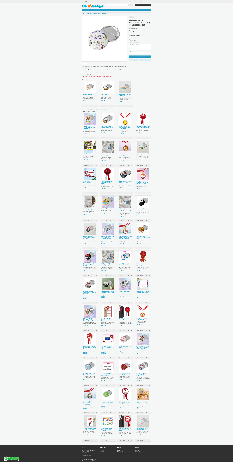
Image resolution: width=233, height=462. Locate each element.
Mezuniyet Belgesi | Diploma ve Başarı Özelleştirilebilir (143, 292)
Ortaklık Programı (120, 451)
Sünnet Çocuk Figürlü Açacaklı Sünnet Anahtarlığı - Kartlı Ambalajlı (107, 154)
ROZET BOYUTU (132, 37)
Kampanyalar (119, 452)
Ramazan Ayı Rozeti (87, 94)
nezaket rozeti (87, 109)
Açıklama (84, 63)
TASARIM (139, 9)
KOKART (109, 9)
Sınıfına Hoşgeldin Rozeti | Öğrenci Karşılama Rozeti (142, 429)
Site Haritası (102, 451)
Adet (130, 51)
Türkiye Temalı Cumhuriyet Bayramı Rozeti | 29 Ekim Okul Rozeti (89, 237)
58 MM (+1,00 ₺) (133, 40)
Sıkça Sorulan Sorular (85, 452)
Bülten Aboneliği (138, 452)
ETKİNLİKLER (86, 9)
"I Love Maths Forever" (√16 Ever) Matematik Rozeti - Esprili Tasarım (89, 264)
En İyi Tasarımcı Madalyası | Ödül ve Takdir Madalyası (142, 319)
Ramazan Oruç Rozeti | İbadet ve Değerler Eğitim (107, 127)
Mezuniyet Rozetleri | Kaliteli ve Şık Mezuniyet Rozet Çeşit (107, 292)
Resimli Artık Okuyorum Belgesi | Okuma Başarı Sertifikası (106, 429)
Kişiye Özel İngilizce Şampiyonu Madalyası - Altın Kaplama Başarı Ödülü (142, 182)
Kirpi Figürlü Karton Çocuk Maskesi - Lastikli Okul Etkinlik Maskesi (142, 402)
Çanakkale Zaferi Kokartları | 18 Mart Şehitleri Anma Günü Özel (90, 347)
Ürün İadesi (102, 450)
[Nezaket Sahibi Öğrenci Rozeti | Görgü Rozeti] (104, 39)
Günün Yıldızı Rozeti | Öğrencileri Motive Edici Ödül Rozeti (143, 237)
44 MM (131, 39)
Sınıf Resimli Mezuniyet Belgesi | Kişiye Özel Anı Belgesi (106, 347)
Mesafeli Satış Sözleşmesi (86, 449)
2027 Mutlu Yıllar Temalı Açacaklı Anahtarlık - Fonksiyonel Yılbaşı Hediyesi (89, 319)
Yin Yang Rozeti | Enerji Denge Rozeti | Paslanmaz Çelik (142, 209)
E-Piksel (93, 460)
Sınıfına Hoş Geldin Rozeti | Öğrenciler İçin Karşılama (142, 154)
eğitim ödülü (104, 109)
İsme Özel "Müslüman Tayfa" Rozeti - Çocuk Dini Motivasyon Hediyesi (107, 237)
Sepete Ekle (140, 56)
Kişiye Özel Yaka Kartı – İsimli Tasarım (89, 154)
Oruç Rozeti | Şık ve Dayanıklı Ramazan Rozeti (125, 95)
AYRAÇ (97, 9)
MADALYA (114, 9)
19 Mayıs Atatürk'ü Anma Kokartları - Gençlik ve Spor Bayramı (107, 182)
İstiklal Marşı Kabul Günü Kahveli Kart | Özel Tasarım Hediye (107, 319)
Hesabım (136, 449)
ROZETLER (124, 9)
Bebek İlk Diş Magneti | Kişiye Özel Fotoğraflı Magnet (124, 264)
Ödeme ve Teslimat (85, 451)
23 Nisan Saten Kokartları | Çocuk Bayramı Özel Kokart (125, 401)
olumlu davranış (98, 109)
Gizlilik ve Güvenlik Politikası (86, 455)
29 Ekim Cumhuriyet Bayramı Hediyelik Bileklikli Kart (89, 429)
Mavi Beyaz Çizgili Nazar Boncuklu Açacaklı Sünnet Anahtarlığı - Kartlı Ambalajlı (107, 264)
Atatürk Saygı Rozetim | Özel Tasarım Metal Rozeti (125, 182)
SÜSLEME (129, 9)
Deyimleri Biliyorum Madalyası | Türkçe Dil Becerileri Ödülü (124, 154)
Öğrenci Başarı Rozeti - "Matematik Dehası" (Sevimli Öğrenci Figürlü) (89, 127)
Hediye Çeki (119, 450)
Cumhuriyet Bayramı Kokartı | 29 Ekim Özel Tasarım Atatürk (125, 429)
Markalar (118, 449)
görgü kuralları (92, 109)
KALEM (105, 9)
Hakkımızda (84, 454)
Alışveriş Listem (137, 451)
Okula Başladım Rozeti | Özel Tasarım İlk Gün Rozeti (89, 374)
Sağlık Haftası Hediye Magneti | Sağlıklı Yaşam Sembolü (142, 374)
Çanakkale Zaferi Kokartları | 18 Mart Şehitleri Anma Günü (143, 127)
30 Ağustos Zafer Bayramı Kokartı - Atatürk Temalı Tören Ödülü (142, 264)
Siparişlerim (137, 450)
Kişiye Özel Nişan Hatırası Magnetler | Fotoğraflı (89, 209)
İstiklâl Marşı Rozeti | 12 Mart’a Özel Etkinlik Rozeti (125, 374)
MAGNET (119, 9)
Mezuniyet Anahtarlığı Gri (124, 291)
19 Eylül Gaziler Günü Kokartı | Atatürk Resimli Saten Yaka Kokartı (125, 319)
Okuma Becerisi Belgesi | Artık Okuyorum (88, 182)
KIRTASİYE (134, 9)
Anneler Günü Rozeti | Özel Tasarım (125, 347)
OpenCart (86, 460)
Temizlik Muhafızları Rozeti (107, 208)
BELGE (101, 9)
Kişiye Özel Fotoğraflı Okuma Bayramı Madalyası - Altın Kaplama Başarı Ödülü (125, 237)
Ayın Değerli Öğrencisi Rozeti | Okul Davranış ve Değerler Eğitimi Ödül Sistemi (142, 347)
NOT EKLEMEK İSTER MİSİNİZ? (134, 42)
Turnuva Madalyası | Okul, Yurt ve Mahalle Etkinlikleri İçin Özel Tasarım (125, 127)
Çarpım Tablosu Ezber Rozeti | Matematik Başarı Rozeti (107, 401)
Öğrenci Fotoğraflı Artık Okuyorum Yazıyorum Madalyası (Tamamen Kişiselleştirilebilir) (88, 402)
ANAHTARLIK (92, 9)
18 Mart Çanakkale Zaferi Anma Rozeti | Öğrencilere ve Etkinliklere (89, 292)
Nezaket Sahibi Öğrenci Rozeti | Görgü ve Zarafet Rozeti (96, 13)
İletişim (101, 449)
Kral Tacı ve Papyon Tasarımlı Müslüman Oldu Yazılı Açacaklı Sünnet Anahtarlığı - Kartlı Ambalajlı (125, 210)
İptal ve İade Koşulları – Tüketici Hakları (88, 450)
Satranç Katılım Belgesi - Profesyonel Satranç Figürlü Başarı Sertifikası (107, 374)
